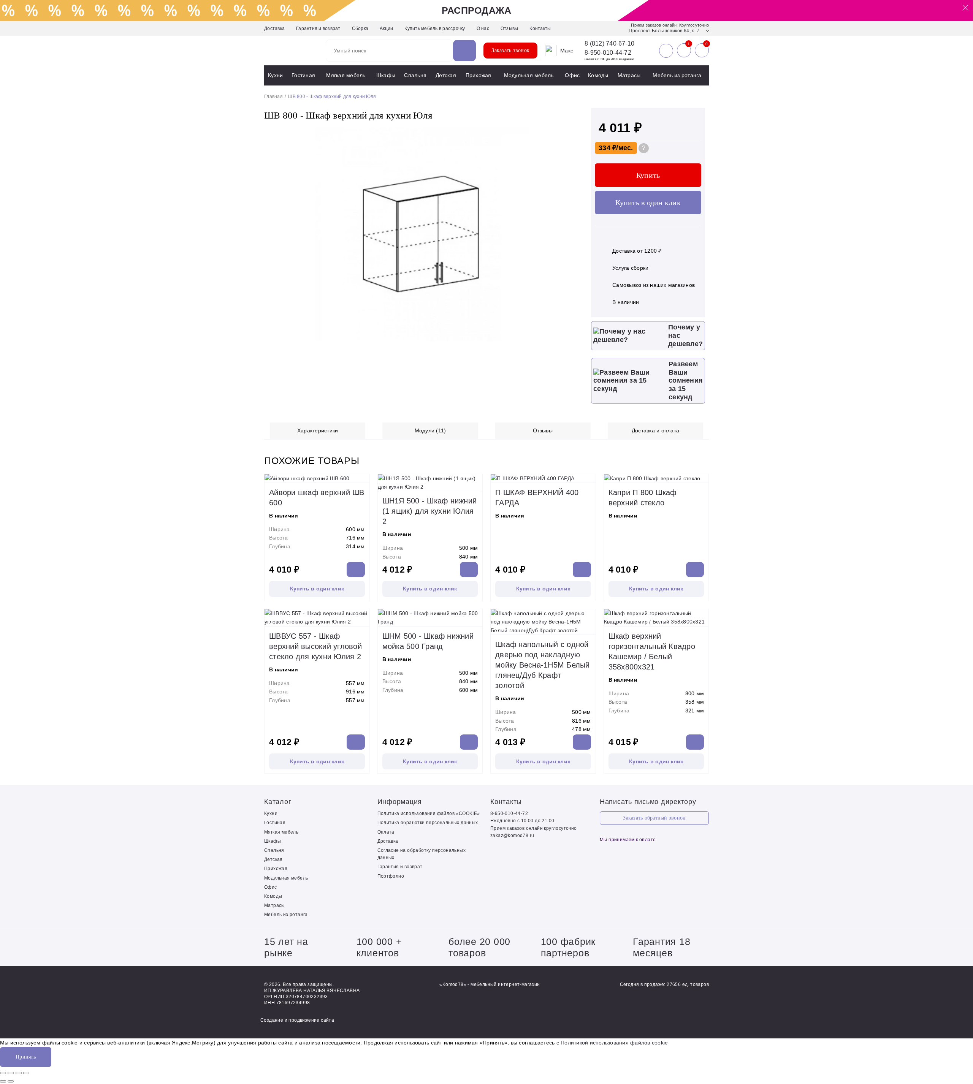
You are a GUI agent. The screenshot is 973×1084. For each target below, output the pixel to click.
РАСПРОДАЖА (477, 10)
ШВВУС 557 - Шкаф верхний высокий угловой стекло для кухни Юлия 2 (315, 646)
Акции (386, 28)
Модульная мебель (529, 75)
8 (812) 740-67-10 (609, 44)
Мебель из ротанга (677, 75)
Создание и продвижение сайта (297, 1020)
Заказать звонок (510, 50)
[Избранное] (684, 50)
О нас (483, 28)
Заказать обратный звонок (654, 818)
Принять (26, 1057)
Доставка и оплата (655, 430)
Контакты (540, 28)
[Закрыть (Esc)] (3, 1073)
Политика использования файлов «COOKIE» (428, 813)
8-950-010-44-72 (608, 52)
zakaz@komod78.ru (512, 835)
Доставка (274, 28)
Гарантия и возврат (318, 28)
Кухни (275, 75)
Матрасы (629, 75)
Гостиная (303, 75)
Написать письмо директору (648, 801)
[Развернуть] (19, 1073)
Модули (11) (430, 430)
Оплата (386, 832)
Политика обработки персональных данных (427, 822)
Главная (273, 96)
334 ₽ (607, 148)
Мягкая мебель (345, 75)
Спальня (415, 75)
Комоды (598, 75)
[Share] (11, 1073)
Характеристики (317, 430)
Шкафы (385, 75)
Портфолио (390, 876)
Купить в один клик (648, 202)
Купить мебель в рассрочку (434, 28)
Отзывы (509, 28)
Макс (566, 50)
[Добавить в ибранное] (570, 339)
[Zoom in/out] (26, 1073)
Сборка (360, 28)
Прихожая (478, 75)
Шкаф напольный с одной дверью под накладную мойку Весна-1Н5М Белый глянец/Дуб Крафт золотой (542, 665)
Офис (572, 75)
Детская (446, 75)
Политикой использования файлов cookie (614, 1043)
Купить (648, 175)
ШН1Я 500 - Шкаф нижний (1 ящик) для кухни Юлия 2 (429, 511)
